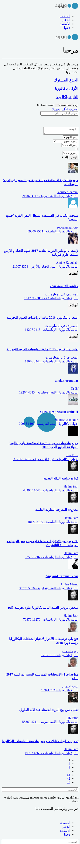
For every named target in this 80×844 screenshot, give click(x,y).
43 (68, 782)
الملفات (65, 16)
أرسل (73, 157)
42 (68, 778)
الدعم (66, 20)
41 (68, 775)
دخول (66, 27)
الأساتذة (65, 24)
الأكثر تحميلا (60, 109)
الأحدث (73, 109)
